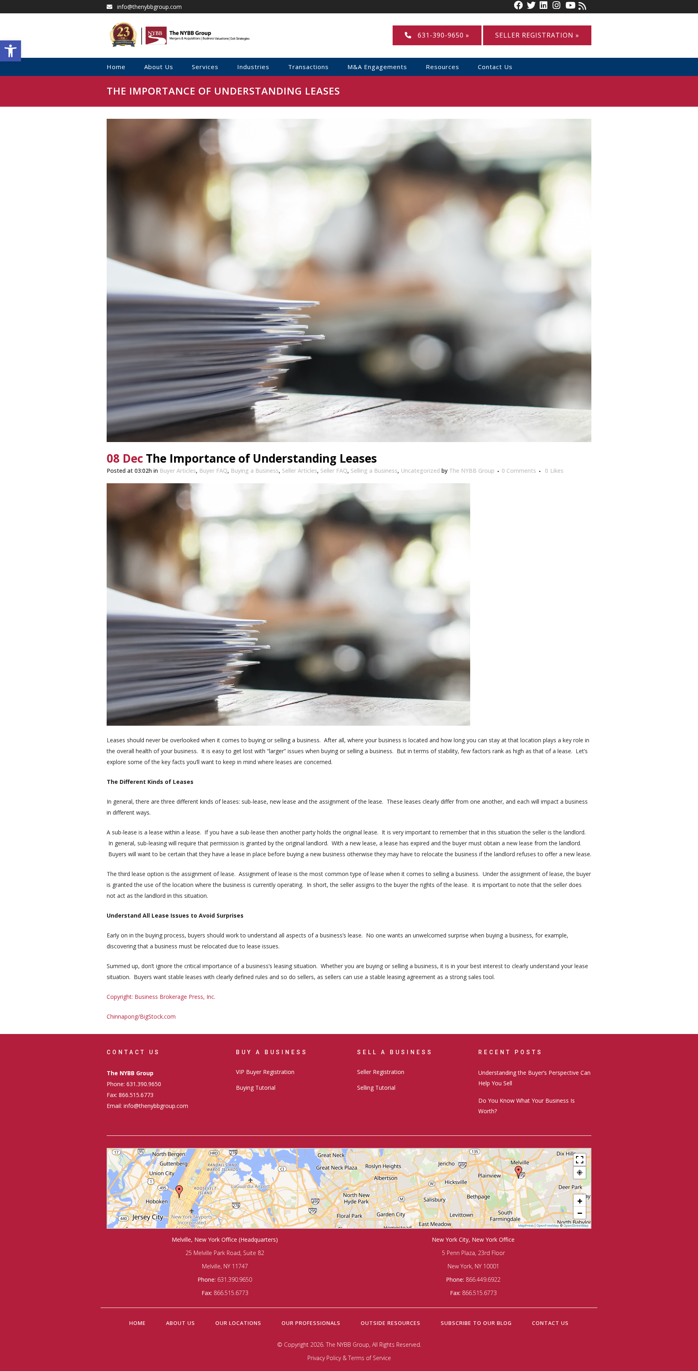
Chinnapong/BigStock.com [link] (141, 1016)
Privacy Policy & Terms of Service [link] (349, 1358)
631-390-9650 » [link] (440, 35)
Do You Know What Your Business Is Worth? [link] (526, 1106)
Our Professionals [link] (311, 1323)
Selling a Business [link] (374, 470)
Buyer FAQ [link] (213, 470)
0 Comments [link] (519, 470)
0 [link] (554, 471)
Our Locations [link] (238, 1323)
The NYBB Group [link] (471, 470)
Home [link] (137, 1323)
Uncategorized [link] (420, 470)
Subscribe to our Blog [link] (476, 1323)
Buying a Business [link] (255, 470)
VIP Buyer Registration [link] (265, 1072)
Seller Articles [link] (299, 470)
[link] (10, 50)
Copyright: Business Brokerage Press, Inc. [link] (161, 996)
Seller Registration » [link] (537, 35)
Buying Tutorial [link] (255, 1087)
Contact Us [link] (550, 1323)
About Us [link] (180, 1323)
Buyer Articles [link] (178, 470)
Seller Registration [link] (380, 1072)
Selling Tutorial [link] (376, 1087)
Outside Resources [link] (390, 1323)
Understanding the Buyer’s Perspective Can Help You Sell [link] (534, 1078)
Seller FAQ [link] (333, 470)
